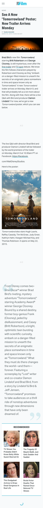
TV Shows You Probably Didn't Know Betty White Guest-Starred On (11, 453)
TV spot (19, 66)
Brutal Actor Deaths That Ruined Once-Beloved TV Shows (29, 485)
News (4, 10)
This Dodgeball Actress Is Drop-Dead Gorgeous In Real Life (11, 484)
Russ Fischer (9, 32)
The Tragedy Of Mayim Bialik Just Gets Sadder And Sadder (30, 453)
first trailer (6, 66)
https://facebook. (20, 156)
